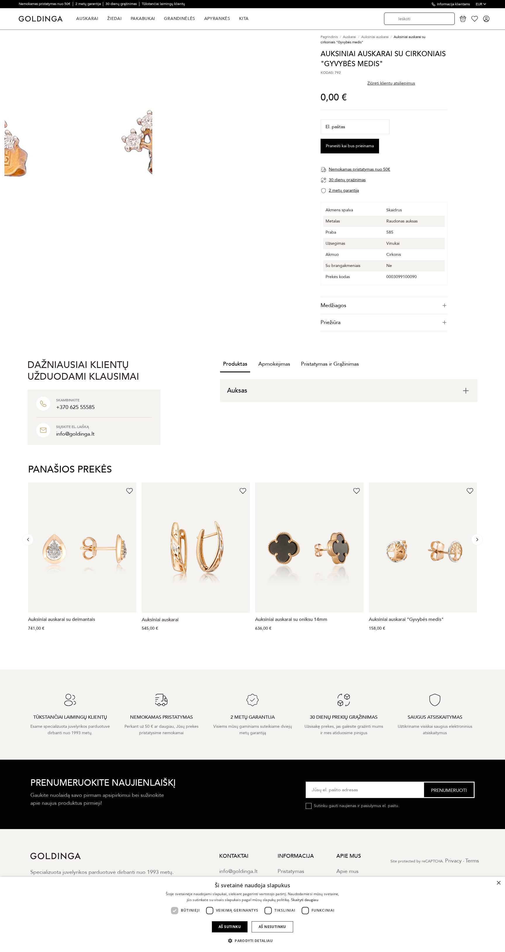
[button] (252, 941)
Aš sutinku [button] (230, 926)
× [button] (498, 883)
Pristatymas (291, 871)
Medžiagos (333, 305)
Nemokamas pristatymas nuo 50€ (45, 3)
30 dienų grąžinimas (122, 3)
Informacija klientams (453, 4)
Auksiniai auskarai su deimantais (61, 619)
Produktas (235, 364)
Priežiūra (330, 322)
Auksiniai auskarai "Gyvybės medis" (406, 619)
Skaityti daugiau (304, 899)
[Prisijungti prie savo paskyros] (486, 18)
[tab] (384, 305)
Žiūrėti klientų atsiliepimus (391, 83)
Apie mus (347, 871)
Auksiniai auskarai (160, 620)
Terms (472, 860)
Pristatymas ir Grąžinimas (330, 364)
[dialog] (252, 914)
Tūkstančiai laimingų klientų (163, 3)
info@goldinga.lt (238, 871)
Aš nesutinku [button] (272, 926)
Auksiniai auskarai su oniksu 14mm (291, 619)
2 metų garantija (88, 3)
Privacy (453, 860)
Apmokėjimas (274, 364)
